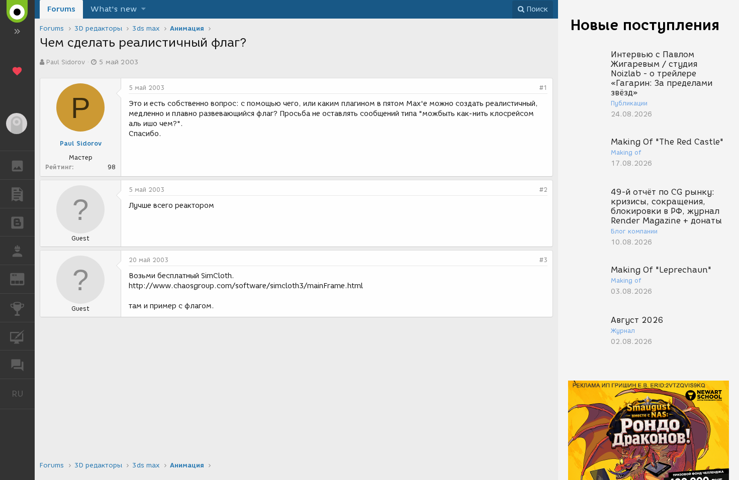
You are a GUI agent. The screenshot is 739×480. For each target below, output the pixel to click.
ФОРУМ (17, 364)
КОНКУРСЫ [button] (17, 308)
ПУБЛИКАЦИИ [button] (17, 194)
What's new (113, 9)
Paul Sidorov (65, 62)
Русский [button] (23, 394)
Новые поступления (645, 25)
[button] (143, 9)
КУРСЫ (17, 336)
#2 (543, 189)
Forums (61, 9)
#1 (543, 87)
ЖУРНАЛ (23, 278)
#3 (543, 260)
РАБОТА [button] (17, 250)
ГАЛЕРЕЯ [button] (17, 165)
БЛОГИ (17, 222)
